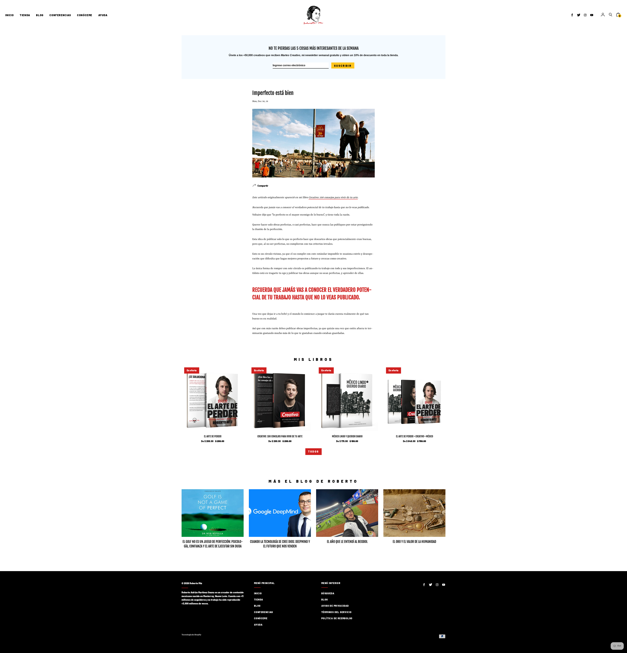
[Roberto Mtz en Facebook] (572, 15)
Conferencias (263, 612)
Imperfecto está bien (273, 93)
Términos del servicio (336, 612)
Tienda (258, 599)
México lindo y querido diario (347, 436)
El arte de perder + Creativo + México (414, 436)
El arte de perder (212, 436)
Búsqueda (327, 593)
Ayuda (258, 624)
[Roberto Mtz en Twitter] (578, 15)
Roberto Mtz (196, 583)
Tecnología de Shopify (191, 634)
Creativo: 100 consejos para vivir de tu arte (333, 197)
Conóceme (260, 618)
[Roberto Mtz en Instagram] (585, 15)
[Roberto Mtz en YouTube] (592, 15)
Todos (313, 451)
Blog (257, 605)
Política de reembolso (336, 618)
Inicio (258, 593)
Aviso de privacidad (335, 605)
